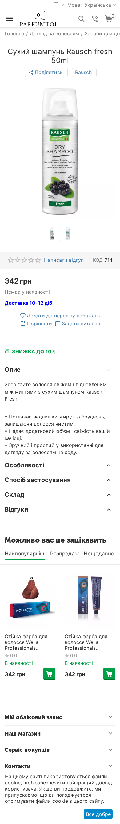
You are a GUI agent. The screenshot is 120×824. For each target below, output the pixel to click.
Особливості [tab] (24, 465)
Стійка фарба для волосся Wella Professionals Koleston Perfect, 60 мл (28, 642)
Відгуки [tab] (16, 509)
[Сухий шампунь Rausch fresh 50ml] (60, 151)
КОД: (98, 260)
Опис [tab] (13, 369)
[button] (46, 72)
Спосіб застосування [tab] (38, 480)
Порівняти (39, 323)
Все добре (98, 814)
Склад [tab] (14, 494)
